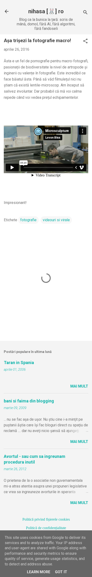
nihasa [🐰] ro (46, 11)
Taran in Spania (19, 362)
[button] (85, 41)
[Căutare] (85, 13)
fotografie (28, 220)
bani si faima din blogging (29, 400)
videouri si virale (56, 220)
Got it (61, 572)
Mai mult (79, 386)
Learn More (38, 572)
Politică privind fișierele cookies (46, 519)
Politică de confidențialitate (46, 528)
